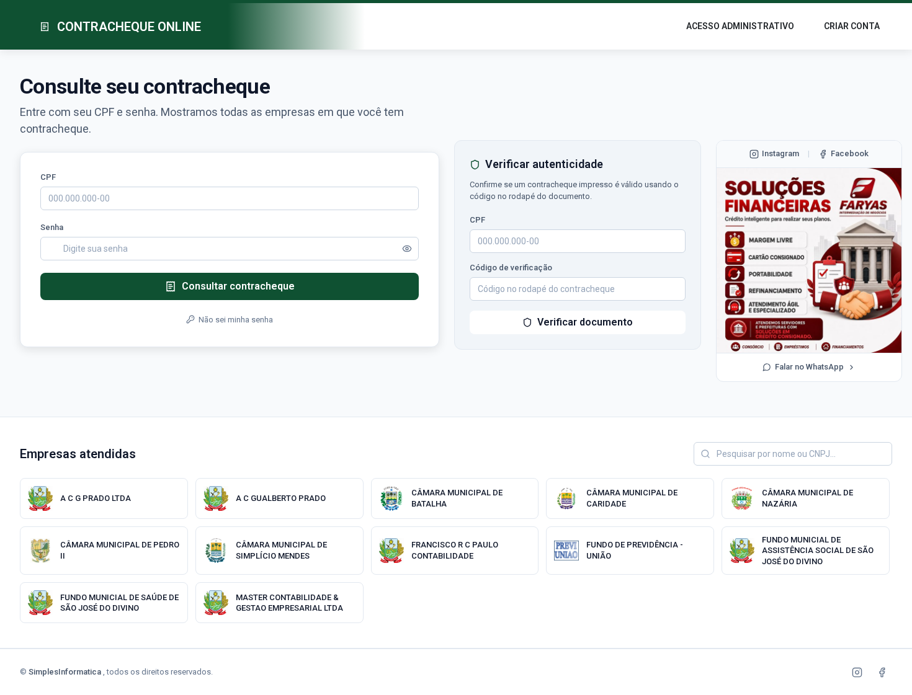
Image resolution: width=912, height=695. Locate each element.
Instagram (780, 153)
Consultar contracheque (238, 286)
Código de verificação (511, 267)
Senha (51, 227)
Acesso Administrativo (740, 26)
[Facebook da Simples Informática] (881, 672)
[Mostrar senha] (407, 248)
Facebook (850, 153)
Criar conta (852, 26)
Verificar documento (585, 322)
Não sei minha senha (236, 319)
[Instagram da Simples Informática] (856, 672)
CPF (48, 177)
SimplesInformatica (66, 671)
